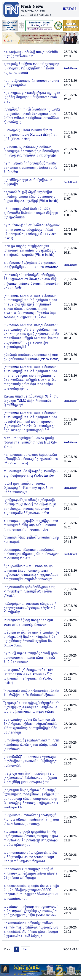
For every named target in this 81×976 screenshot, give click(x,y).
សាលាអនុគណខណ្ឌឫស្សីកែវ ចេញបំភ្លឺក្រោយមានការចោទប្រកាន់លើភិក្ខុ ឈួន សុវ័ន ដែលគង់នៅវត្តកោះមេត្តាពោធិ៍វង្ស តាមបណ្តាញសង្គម (31, 525)
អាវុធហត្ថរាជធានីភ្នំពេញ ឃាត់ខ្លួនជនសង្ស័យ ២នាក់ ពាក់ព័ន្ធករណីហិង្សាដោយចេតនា (28, 622)
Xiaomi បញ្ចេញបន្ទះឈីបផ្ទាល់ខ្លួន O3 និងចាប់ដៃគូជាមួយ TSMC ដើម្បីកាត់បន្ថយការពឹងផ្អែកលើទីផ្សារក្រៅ (31, 401)
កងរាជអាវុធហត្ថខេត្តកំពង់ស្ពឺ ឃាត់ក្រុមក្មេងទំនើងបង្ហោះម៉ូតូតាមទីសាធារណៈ (31, 54)
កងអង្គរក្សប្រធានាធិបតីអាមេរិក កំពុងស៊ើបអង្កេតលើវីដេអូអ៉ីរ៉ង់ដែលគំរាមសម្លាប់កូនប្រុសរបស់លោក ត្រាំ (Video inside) (31, 459)
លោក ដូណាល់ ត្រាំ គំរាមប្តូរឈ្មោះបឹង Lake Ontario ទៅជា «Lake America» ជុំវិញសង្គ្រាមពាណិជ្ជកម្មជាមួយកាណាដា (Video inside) (28, 676)
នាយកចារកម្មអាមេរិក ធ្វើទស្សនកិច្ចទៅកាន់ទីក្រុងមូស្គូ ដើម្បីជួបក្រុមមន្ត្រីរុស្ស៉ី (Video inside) (31, 473)
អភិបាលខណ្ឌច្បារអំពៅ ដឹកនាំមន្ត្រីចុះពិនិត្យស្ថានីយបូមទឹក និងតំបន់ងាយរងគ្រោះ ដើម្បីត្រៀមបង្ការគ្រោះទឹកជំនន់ (31, 213)
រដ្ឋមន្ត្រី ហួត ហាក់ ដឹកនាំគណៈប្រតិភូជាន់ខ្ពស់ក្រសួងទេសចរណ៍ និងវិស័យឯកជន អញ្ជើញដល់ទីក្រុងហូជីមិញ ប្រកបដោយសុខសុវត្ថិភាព (30, 778)
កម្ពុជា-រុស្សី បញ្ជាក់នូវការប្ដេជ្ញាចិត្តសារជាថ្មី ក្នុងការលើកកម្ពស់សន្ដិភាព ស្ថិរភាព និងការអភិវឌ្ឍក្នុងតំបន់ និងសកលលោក (31, 657)
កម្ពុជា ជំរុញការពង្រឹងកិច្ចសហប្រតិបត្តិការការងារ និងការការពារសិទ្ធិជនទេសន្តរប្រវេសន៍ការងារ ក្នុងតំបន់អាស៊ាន (30, 168)
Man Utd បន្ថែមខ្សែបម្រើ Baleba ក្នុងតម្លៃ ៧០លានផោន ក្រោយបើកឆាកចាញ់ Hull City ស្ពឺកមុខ (30, 442)
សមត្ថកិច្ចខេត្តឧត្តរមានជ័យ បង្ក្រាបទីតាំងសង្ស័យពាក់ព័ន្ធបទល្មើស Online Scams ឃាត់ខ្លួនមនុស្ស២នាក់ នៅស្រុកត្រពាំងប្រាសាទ (30, 857)
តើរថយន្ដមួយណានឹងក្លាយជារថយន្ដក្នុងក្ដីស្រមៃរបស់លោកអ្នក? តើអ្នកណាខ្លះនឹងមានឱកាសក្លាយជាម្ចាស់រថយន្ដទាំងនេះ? (31, 554)
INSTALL (70, 9)
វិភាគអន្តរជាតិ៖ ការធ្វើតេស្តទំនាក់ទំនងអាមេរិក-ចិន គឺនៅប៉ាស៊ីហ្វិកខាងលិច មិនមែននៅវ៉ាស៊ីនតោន (31, 693)
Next (25, 949)
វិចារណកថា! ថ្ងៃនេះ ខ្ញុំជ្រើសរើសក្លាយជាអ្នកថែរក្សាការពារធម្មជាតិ (31, 540)
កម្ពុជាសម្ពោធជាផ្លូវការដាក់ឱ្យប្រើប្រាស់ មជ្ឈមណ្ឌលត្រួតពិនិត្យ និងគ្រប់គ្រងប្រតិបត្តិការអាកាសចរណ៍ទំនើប (32, 97)
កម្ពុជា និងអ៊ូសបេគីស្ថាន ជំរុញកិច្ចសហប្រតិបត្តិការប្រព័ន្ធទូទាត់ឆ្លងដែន (31, 83)
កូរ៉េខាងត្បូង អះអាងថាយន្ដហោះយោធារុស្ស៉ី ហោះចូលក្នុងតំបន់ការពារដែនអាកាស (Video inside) (31, 357)
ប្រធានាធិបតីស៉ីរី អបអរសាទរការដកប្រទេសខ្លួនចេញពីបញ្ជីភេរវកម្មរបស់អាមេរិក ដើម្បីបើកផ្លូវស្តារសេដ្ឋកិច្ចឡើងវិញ (30, 761)
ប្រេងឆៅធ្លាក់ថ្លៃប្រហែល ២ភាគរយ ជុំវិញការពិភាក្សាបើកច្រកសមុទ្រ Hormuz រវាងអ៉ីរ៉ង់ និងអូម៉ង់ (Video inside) (30, 134)
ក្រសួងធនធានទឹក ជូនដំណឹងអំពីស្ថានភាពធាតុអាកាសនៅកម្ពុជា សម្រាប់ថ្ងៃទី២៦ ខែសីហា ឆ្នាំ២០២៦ (29, 591)
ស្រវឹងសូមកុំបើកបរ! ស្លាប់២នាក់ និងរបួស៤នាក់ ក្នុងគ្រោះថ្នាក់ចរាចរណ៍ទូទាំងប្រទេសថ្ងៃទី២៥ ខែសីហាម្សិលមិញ (30, 608)
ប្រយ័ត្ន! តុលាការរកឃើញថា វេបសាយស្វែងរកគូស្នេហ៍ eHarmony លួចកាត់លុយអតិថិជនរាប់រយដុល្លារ (28, 488)
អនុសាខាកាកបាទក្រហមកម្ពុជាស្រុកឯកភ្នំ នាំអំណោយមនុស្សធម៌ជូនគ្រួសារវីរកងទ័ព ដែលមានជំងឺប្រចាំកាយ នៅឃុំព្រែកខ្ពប (30, 873)
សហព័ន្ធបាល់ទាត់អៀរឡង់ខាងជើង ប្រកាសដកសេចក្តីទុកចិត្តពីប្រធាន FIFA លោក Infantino (31, 265)
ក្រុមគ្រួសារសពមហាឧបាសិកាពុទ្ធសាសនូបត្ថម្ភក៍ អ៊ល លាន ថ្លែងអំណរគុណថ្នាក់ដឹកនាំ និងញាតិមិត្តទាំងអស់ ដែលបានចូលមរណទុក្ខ (31, 819)
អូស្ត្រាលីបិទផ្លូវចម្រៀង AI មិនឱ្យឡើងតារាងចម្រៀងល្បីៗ (28, 182)
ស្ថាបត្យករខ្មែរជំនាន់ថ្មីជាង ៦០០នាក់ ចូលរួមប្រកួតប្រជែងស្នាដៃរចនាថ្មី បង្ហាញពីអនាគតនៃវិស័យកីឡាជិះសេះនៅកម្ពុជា (32, 68)
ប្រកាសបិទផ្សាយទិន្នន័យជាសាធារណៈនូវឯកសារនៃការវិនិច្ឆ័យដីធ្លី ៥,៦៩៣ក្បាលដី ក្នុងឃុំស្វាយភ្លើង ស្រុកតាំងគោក (32, 745)
